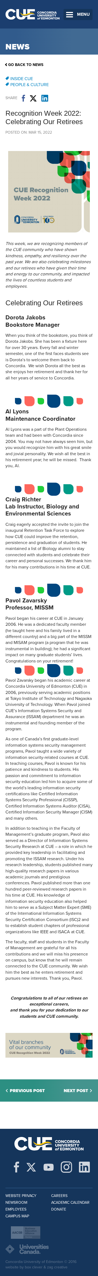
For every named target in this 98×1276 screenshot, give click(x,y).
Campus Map (17, 1216)
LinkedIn (44, 98)
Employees (15, 1209)
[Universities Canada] (49, 1249)
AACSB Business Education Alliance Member (25, 1232)
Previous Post (27, 1090)
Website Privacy (20, 1195)
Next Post (76, 1090)
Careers (59, 1195)
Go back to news (25, 64)
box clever (33, 1267)
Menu (83, 14)
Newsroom (16, 1202)
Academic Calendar (70, 1202)
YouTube (48, 1167)
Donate (58, 1209)
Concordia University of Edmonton (32, 14)
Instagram (66, 1167)
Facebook (23, 98)
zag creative (57, 1267)
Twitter (33, 98)
